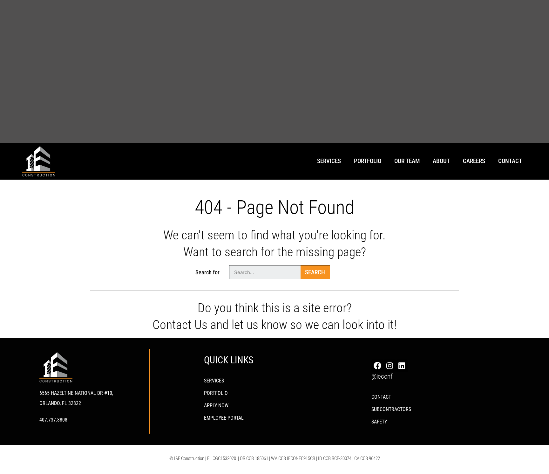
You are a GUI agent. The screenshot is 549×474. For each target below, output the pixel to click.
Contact (510, 161)
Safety (379, 422)
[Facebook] (377, 366)
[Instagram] (389, 366)
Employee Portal (224, 418)
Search (315, 272)
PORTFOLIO (216, 393)
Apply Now (216, 405)
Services (214, 381)
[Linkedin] (402, 366)
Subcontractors (391, 409)
